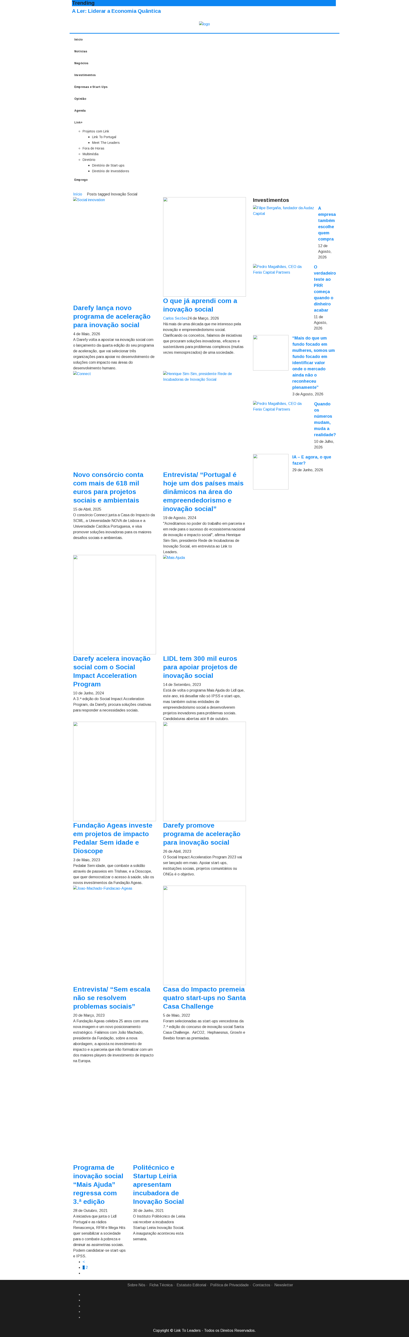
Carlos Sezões (175, 318)
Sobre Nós (136, 1285)
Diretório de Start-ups (108, 165)
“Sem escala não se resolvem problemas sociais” (111, 998)
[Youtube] (84, 1317)
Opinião (80, 98)
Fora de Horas (93, 148)
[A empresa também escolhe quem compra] (283, 211)
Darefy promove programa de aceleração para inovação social (201, 834)
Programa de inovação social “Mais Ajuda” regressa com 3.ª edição (98, 1184)
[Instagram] (84, 1312)
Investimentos (85, 75)
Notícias (80, 51)
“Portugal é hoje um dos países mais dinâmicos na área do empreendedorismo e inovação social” (203, 491)
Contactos (261, 1285)
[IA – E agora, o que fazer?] (271, 471)
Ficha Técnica (161, 1285)
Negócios (81, 63)
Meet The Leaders (106, 143)
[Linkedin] (84, 1300)
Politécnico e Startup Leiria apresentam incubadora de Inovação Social (158, 1184)
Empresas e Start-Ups (90, 87)
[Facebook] (84, 1294)
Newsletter (283, 1285)
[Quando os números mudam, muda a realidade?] (281, 406)
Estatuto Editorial (191, 1285)
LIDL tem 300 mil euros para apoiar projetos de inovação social (200, 667)
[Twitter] (84, 1306)
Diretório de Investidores (110, 171)
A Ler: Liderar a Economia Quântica (116, 11)
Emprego (81, 179)
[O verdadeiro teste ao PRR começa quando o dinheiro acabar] (281, 269)
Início (78, 39)
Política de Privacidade (229, 1285)
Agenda (80, 110)
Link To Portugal (104, 137)
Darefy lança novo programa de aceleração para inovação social (112, 316)
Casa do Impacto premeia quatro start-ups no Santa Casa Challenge (204, 998)
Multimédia (90, 154)
